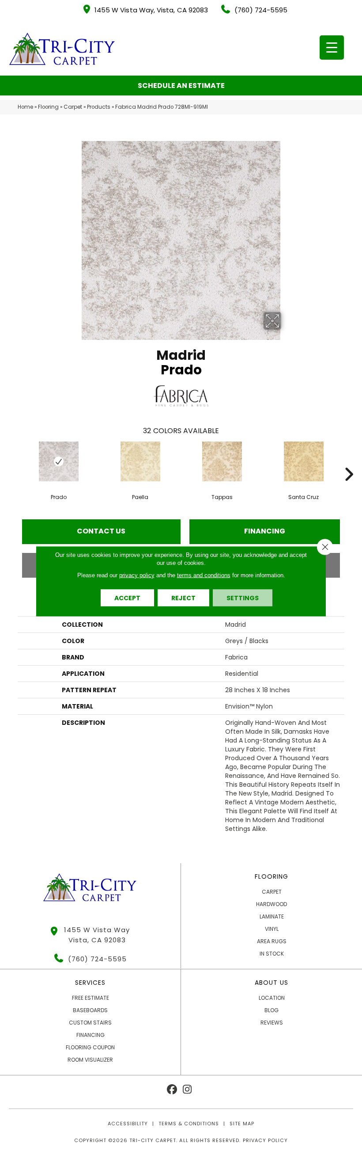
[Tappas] (222, 461)
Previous (13, 461)
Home (25, 106)
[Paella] (140, 461)
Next (348, 461)
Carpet (73, 106)
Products (98, 106)
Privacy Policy (265, 1140)
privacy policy (137, 574)
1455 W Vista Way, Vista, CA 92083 (151, 10)
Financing (264, 531)
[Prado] (58, 461)
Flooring (48, 106)
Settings (242, 597)
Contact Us (101, 531)
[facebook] (172, 1089)
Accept (127, 597)
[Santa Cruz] (303, 461)
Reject (183, 597)
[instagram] (187, 1089)
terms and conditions (203, 574)
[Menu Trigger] (332, 47)
